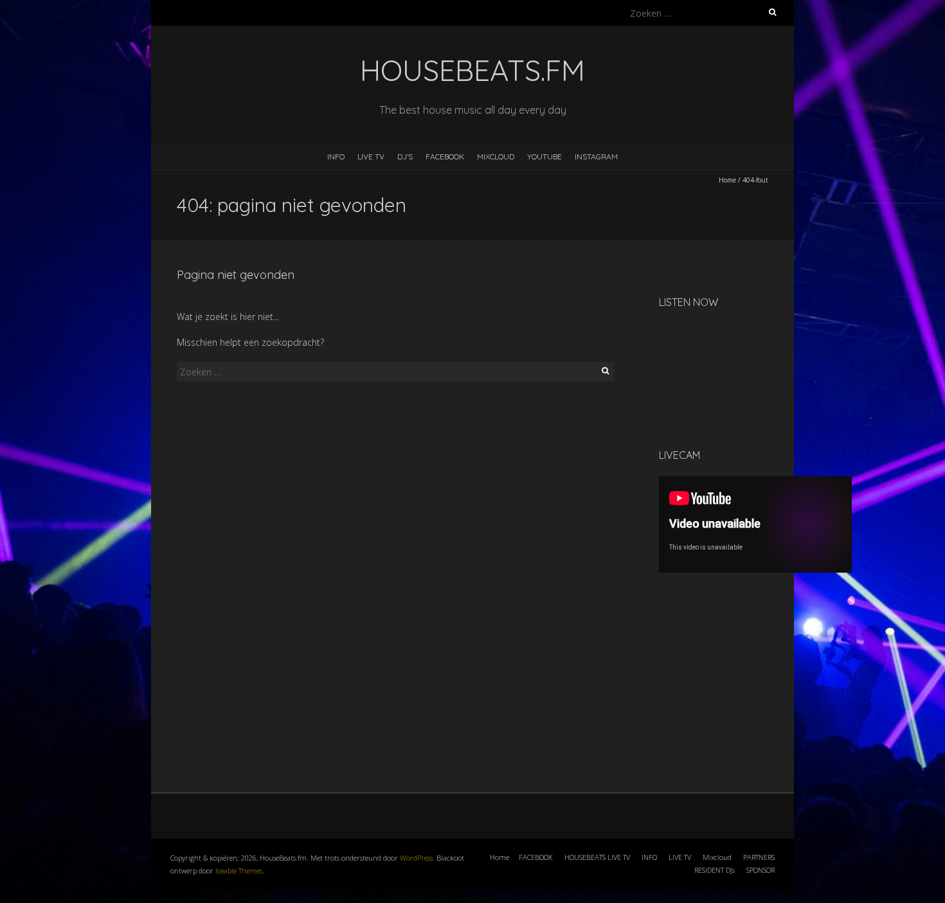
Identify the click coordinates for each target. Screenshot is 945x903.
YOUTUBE (544, 156)
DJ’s (405, 156)
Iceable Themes (238, 870)
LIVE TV (370, 156)
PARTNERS (759, 857)
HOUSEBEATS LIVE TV (597, 857)
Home (727, 179)
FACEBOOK (445, 156)
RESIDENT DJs (714, 870)
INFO (336, 156)
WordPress (416, 858)
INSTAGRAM (596, 156)
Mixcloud (717, 857)
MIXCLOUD (495, 156)
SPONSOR (760, 870)
